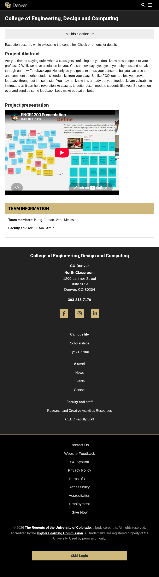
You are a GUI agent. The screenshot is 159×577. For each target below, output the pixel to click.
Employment (79, 504)
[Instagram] (79, 319)
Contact (79, 390)
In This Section (77, 34)
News (79, 372)
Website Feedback (79, 453)
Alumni (79, 364)
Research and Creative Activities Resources (79, 410)
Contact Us (79, 445)
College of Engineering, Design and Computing (61, 18)
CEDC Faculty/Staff (79, 419)
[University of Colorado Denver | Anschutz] (16, 5)
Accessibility (79, 487)
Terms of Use (79, 479)
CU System (79, 462)
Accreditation (79, 496)
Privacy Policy (79, 470)
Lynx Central (79, 352)
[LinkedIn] (95, 319)
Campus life (79, 334)
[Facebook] (64, 319)
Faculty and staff (79, 402)
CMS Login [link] (79, 556)
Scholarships (79, 343)
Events (80, 381)
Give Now (79, 512)
